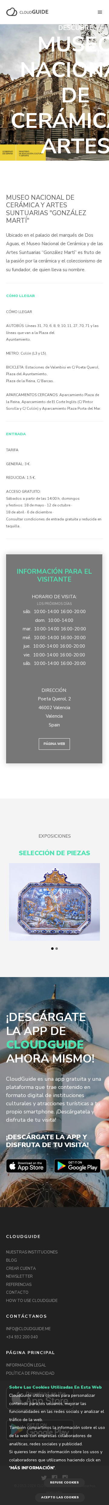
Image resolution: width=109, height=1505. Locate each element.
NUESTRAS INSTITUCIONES (32, 1252)
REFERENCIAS (18, 1284)
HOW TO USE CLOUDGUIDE (32, 1300)
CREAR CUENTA (21, 1268)
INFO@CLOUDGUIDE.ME (28, 1329)
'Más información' (32, 1468)
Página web (54, 744)
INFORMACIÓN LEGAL (26, 1365)
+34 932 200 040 (22, 1337)
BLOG (11, 1260)
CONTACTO (17, 1292)
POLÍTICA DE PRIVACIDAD (30, 1373)
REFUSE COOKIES (64, 1482)
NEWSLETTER (19, 1276)
